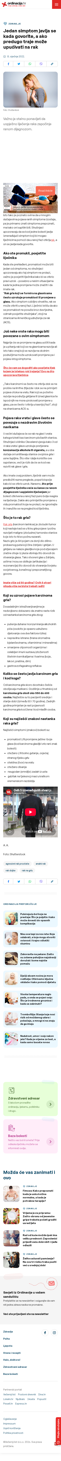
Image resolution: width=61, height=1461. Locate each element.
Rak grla (7, 524)
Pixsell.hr (8, 1403)
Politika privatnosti (13, 1433)
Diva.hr (42, 1394)
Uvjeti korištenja (11, 1428)
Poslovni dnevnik (27, 1394)
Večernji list (9, 1394)
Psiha (6, 1338)
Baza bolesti (10, 1374)
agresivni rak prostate (17, 863)
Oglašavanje (10, 1419)
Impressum (9, 1423)
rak (52, 240)
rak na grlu (27, 870)
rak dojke (10, 870)
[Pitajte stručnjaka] (58, 1431)
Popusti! (41, 1399)
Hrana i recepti (12, 1353)
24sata (31, 1399)
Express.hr (21, 1403)
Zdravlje (8, 1331)
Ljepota (7, 1345)
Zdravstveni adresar (15, 1367)
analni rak (41, 863)
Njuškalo (20, 1399)
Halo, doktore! (11, 1359)
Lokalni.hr (8, 1399)
